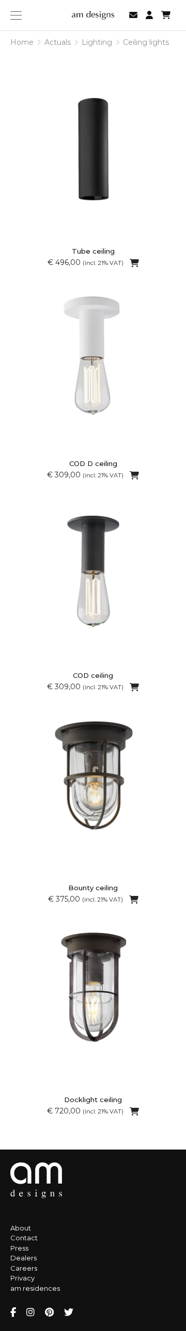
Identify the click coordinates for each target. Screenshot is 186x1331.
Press (19, 1248)
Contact (24, 1238)
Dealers (23, 1258)
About (20, 1228)
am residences (35, 1288)
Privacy (22, 1278)
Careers (23, 1268)
